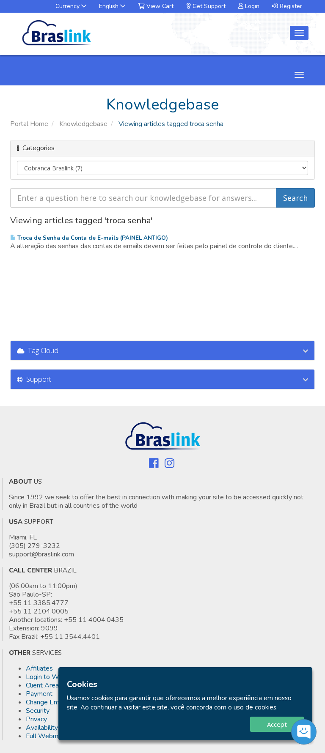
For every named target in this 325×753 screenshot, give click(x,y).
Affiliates (39, 668)
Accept (277, 724)
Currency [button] (68, 6)
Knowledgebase (83, 124)
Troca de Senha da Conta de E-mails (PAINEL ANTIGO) (92, 238)
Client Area (42, 685)
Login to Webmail (52, 677)
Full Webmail (45, 736)
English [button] (109, 6)
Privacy (36, 719)
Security (38, 710)
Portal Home (29, 124)
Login (251, 6)
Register (290, 6)
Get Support (208, 6)
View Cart (159, 6)
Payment (39, 693)
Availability (42, 727)
